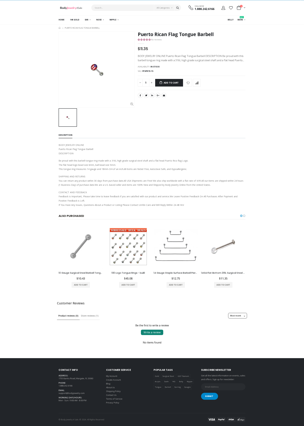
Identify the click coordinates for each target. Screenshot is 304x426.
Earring (177, 387)
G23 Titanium (183, 376)
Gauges (187, 387)
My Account (111, 376)
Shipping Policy (113, 391)
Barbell (168, 387)
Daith (166, 381)
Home (60, 27)
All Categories (163, 7)
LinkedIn (152, 95)
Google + (158, 95)
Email (163, 95)
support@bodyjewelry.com (72, 393)
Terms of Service (114, 398)
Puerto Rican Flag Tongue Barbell (176, 34)
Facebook (140, 95)
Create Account (113, 379)
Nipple (189, 381)
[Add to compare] (197, 83)
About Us (110, 387)
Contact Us (111, 395)
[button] (144, 39)
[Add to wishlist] (188, 83)
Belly (181, 381)
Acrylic (158, 381)
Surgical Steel (168, 376)
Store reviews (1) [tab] (89, 315)
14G (173, 381)
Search (177, 8)
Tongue (158, 387)
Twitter (146, 95)
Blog (108, 383)
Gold (157, 376)
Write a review (152, 332)
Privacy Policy (112, 402)
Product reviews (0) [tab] (68, 315)
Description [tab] (65, 135)
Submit (209, 396)
